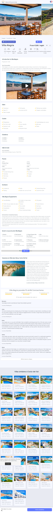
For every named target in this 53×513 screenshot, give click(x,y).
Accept (8, 464)
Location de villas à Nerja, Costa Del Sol (35, 283)
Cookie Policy (14, 460)
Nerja (15, 38)
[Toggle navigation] (42, 2)
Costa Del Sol (9, 38)
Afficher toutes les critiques (26, 359)
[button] (52, 19)
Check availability (39, 509)
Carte (39, 41)
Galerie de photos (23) (9, 41)
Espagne (3, 38)
